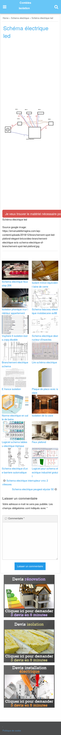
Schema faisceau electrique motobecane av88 (45, 311)
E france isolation (11, 389)
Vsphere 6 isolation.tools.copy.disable (14, 337)
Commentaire (16, 518)
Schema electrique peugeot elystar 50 (33, 489)
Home (5, 18)
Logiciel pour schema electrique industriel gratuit (45, 472)
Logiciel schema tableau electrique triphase (14, 444)
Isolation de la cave (42, 415)
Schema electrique (20, 18)
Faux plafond (39, 442)
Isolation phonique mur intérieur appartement (15, 311)
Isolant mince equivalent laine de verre (45, 284)
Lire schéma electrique (44, 362)
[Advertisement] (30, 74)
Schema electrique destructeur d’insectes (45, 337)
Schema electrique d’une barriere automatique (15, 470)
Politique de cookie (12, 730)
